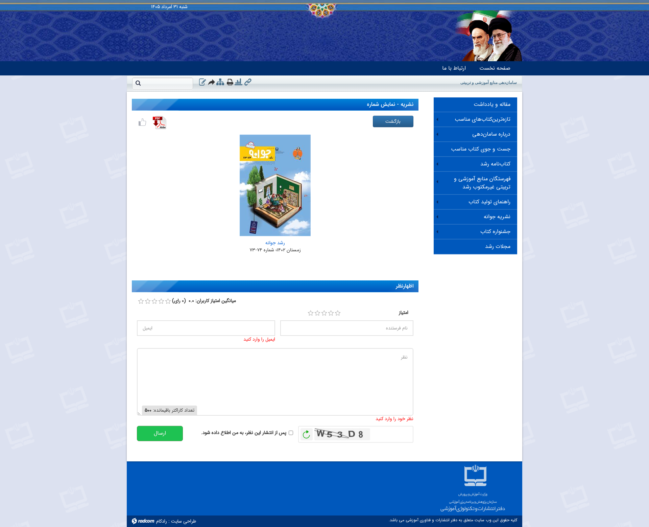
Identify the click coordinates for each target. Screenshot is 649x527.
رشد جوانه (275, 243)
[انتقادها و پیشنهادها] (202, 82)
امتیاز (403, 312)
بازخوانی (307, 433)
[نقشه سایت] (220, 82)
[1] (311, 313)
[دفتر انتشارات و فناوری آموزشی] (324, 1)
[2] (317, 313)
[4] (331, 313)
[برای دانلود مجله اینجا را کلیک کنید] (159, 122)
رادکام (161, 521)
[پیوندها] (248, 82)
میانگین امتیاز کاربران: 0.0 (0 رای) (204, 300)
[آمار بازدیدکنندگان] (238, 82)
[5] (338, 313)
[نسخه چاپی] (230, 82)
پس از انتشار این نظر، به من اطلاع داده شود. (243, 432)
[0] (141, 301)
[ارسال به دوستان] (212, 82)
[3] (324, 313)
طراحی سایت (183, 521)
